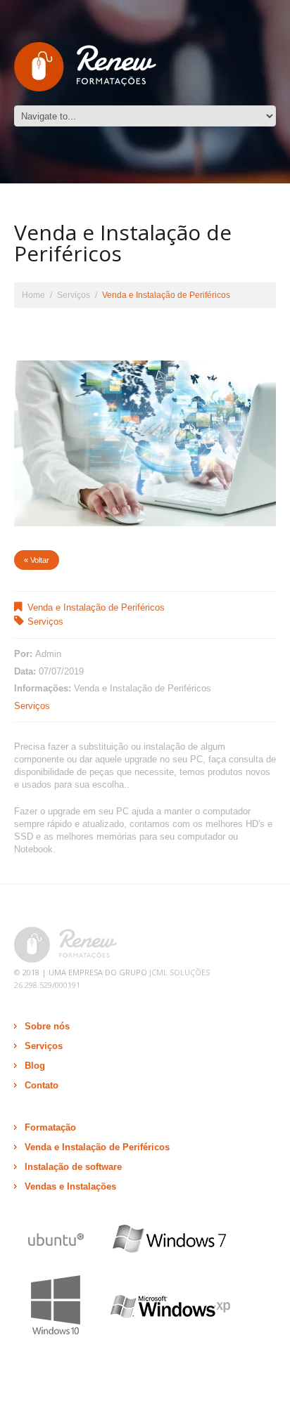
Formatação (50, 1127)
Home (33, 295)
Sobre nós (47, 1026)
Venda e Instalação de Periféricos (96, 607)
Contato (41, 1085)
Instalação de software (73, 1166)
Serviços (73, 295)
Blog (35, 1065)
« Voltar (36, 560)
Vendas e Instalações (70, 1186)
